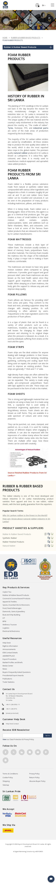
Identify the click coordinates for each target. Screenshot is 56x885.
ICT (4, 618)
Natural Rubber (9, 545)
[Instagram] (30, 752)
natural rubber (20, 153)
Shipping (6, 781)
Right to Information (10, 646)
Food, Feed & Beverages (12, 608)
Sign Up (47, 735)
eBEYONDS (39, 851)
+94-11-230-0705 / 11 (13, 704)
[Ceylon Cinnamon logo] (15, 798)
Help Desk (7, 643)
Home (5, 37)
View (4, 739)
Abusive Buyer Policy (37, 781)
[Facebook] (5, 752)
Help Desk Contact (12, 724)
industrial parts (40, 128)
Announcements (9, 649)
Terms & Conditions (10, 774)
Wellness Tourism (10, 625)
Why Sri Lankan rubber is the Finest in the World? (25, 515)
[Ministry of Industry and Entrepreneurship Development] (45, 569)
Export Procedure (9, 659)
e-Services (37, 4)
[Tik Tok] (5, 760)
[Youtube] (38, 752)
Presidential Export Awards (13, 675)
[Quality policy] (28, 561)
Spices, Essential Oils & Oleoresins (16, 605)
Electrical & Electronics (11, 631)
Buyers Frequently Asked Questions (17, 672)
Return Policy (34, 777)
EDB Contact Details (10, 653)
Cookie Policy (8, 777)
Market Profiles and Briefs (13, 662)
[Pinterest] (46, 752)
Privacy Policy (34, 774)
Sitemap (6, 785)
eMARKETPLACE (9, 656)
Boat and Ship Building (11, 615)
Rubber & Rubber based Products (25, 37)
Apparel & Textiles (10, 602)
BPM (4, 621)
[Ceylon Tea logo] (6, 798)
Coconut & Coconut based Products (16, 598)
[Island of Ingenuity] (28, 798)
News (5, 669)
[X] (14, 752)
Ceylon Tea (7, 592)
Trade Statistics (8, 682)
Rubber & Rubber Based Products (17, 534)
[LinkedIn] (22, 752)
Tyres (10, 128)
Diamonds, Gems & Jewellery (14, 611)
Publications (7, 679)
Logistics (6, 628)
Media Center (8, 666)
